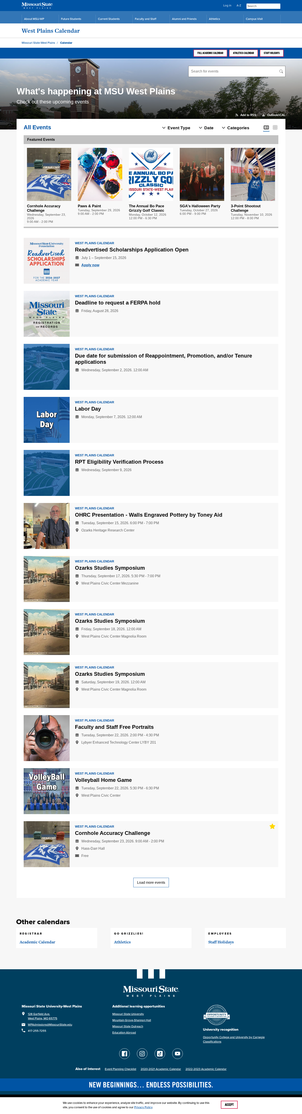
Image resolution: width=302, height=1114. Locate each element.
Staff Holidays (272, 53)
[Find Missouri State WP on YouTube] (177, 1053)
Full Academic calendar (210, 53)
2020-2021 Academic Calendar (161, 1069)
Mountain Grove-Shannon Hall (131, 1020)
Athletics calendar (243, 53)
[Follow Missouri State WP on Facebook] (124, 1053)
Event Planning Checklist (120, 1069)
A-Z (239, 5)
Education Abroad (124, 1032)
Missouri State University (128, 1014)
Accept (229, 1105)
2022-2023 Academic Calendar (206, 1069)
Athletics (214, 19)
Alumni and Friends (184, 19)
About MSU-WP (34, 19)
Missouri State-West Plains (38, 43)
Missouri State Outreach (127, 1026)
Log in (227, 5)
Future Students (71, 19)
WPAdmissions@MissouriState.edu (50, 1025)
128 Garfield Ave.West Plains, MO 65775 (42, 1016)
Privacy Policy (143, 1107)
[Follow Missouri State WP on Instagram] (142, 1053)
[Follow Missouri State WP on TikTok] (160, 1053)
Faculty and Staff (145, 19)
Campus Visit (254, 19)
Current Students (109, 19)
